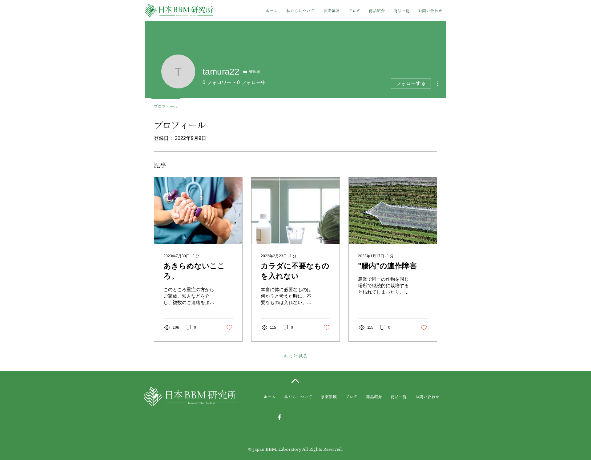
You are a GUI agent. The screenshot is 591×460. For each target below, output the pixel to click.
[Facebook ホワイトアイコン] (279, 417)
